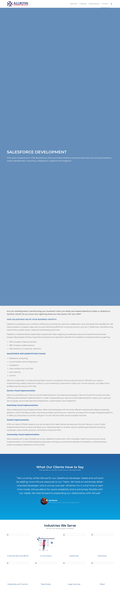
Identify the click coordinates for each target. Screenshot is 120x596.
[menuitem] (73, 4)
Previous (10, 478)
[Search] (111, 4)
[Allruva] (18, 4)
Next (109, 478)
